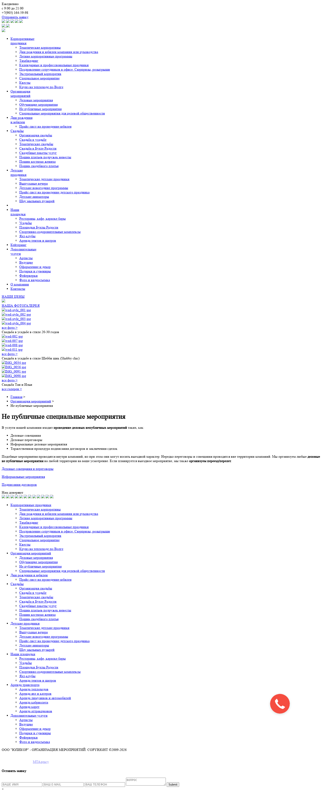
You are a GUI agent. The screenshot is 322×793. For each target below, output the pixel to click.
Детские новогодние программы (43, 188)
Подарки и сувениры (35, 271)
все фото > (10, 327)
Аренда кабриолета (33, 702)
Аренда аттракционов (35, 711)
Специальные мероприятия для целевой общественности (62, 113)
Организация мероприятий (20, 93)
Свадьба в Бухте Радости (38, 148)
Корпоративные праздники (22, 41)
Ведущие (26, 262)
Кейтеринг (19, 245)
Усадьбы (25, 223)
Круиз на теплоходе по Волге (41, 87)
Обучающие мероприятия (38, 104)
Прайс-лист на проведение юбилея (45, 126)
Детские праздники (19, 172)
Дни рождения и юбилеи (21, 120)
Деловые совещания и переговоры (27, 469)
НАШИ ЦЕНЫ (13, 297)
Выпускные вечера (33, 183)
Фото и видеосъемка (34, 280)
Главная (16, 397)
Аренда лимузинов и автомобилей (45, 698)
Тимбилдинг (28, 61)
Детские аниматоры (34, 197)
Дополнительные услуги (29, 715)
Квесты (24, 82)
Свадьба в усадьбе (32, 140)
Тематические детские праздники (44, 179)
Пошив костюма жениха (37, 161)
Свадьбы (17, 131)
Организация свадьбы (35, 135)
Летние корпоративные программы (45, 56)
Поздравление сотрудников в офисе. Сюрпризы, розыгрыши (64, 69)
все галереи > (12, 389)
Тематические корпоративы (40, 47)
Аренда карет (29, 707)
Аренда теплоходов (33, 689)
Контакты (18, 289)
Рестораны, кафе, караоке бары (42, 218)
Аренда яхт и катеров (35, 693)
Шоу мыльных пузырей (37, 201)
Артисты (26, 258)
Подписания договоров (19, 484)
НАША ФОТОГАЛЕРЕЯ (21, 306)
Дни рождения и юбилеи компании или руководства (58, 52)
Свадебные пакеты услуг (38, 153)
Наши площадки (18, 212)
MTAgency (41, 762)
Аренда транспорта (25, 685)
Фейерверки (28, 275)
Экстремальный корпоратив (40, 74)
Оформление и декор (35, 267)
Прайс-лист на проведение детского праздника (54, 192)
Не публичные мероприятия (40, 109)
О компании (20, 284)
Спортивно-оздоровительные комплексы (50, 232)
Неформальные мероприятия (23, 477)
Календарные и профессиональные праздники (54, 65)
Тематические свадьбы (36, 144)
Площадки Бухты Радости (38, 227)
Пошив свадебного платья (38, 166)
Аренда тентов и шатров (37, 240)
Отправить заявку (15, 17)
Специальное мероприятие (39, 78)
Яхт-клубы (27, 236)
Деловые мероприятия (36, 100)
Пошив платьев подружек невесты (45, 157)
